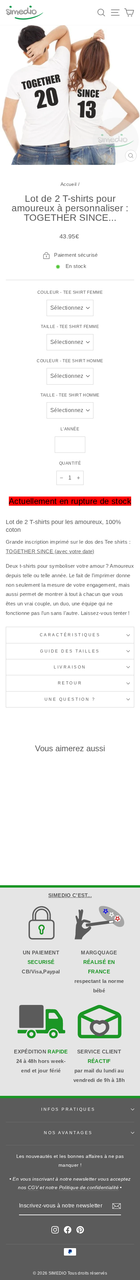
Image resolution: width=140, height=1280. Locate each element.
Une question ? (70, 699)
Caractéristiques (70, 635)
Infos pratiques (68, 1109)
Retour (70, 683)
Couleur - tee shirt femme (70, 292)
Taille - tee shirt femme (70, 326)
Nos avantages (68, 1132)
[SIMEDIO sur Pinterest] (80, 1229)
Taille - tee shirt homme (70, 395)
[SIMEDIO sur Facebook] (67, 1229)
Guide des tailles (70, 651)
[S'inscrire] (116, 1206)
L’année (69, 429)
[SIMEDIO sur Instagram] (55, 1229)
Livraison (70, 667)
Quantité (70, 463)
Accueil (68, 184)
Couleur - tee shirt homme (70, 360)
